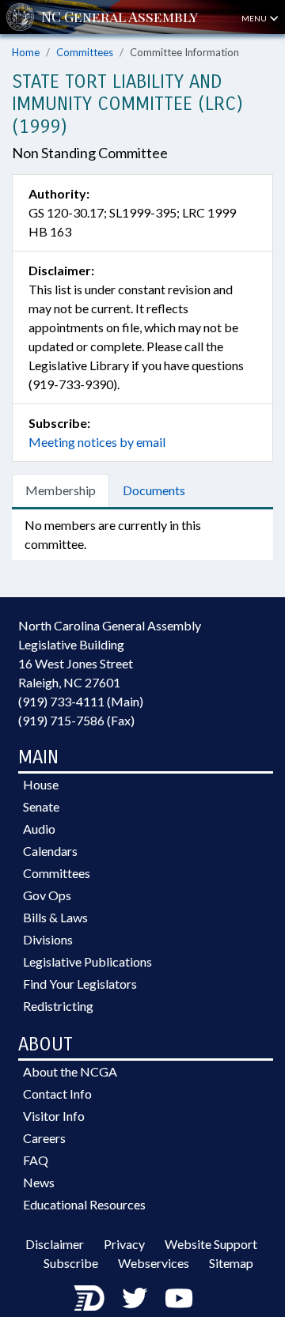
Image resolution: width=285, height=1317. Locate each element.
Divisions (48, 939)
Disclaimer (54, 1243)
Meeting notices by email (96, 441)
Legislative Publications (87, 961)
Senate (41, 806)
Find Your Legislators (80, 983)
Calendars (50, 850)
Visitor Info (54, 1115)
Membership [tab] (60, 490)
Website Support (211, 1243)
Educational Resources (84, 1204)
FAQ (35, 1160)
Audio (39, 828)
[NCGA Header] (119, 17)
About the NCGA (70, 1071)
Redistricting (58, 1005)
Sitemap (231, 1262)
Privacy (124, 1243)
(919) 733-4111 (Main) (80, 701)
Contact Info (57, 1093)
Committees (84, 52)
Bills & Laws (55, 917)
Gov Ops (47, 895)
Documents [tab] (154, 490)
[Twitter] (135, 1297)
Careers (44, 1137)
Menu (254, 18)
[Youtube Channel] (179, 1297)
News (39, 1182)
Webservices (153, 1262)
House (41, 784)
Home (26, 52)
